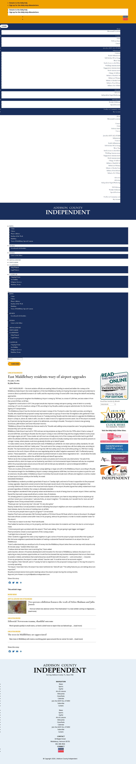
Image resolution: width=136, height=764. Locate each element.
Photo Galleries (15, 234)
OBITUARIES (13, 262)
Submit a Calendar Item (113, 80)
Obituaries (61, 694)
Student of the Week (17, 236)
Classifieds (61, 696)
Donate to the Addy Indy (18, 3)
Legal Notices (15, 270)
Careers (118, 43)
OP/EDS (12, 253)
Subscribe (61, 703)
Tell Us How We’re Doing (112, 58)
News (61, 684)
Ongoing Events (15, 277)
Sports (61, 686)
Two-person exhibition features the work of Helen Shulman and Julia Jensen (61, 603)
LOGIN (4, 26)
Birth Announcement (114, 70)
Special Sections (115, 105)
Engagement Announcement (112, 68)
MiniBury (13, 239)
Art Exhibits (14, 279)
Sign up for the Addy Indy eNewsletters (24, 5)
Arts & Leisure (13, 599)
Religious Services (16, 282)
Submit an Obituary (114, 78)
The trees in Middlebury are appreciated (27, 634)
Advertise (117, 90)
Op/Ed (61, 689)
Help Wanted (15, 267)
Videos (13, 231)
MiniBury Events (16, 284)
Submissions (116, 50)
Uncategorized (15, 373)
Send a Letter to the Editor (112, 63)
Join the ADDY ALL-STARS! (111, 48)
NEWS (11, 226)
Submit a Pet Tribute (114, 85)
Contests (117, 53)
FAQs (118, 38)
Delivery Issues (115, 41)
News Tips (117, 60)
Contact (117, 36)
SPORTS (12, 246)
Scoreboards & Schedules (18, 248)
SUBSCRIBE (15, 364)
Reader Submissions (114, 55)
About (118, 29)
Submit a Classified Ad (113, 75)
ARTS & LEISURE (15, 260)
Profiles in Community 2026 (112, 109)
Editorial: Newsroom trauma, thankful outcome (30, 621)
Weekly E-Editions (114, 102)
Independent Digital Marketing (110, 95)
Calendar (61, 698)
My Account (116, 112)
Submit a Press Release (113, 83)
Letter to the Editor (16, 255)
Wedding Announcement (112, 65)
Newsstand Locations (114, 31)
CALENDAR (13, 274)
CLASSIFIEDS (13, 265)
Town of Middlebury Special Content (22, 241)
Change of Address (114, 73)
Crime (13, 229)
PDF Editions (116, 100)
